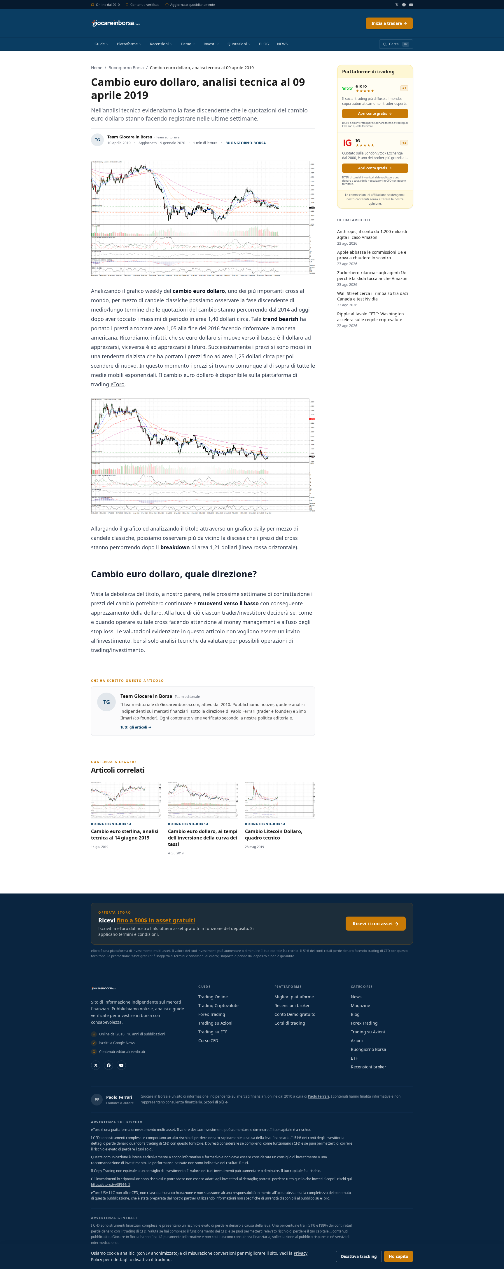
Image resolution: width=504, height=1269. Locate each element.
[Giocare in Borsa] (115, 23)
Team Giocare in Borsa (129, 137)
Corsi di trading (289, 1023)
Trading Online (213, 996)
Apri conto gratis (372, 113)
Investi (209, 43)
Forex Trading (211, 1014)
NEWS (282, 43)
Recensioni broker (292, 1005)
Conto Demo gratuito (294, 1014)
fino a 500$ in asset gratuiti (156, 920)
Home (96, 67)
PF (96, 1099)
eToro (118, 384)
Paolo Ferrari (119, 1097)
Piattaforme (127, 43)
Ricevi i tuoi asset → (376, 923)
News (356, 996)
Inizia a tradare (387, 23)
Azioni (357, 1040)
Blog (355, 1014)
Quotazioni (237, 43)
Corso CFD (208, 1040)
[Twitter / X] (397, 4)
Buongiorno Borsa (126, 67)
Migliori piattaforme (294, 996)
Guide (99, 43)
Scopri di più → (216, 1102)
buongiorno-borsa (245, 142)
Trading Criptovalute (218, 1005)
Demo (186, 43)
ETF (354, 1058)
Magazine (360, 1005)
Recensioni (159, 43)
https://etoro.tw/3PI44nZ (110, 1184)
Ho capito (398, 1256)
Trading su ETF (212, 1032)
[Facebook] (404, 4)
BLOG (264, 43)
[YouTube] (411, 5)
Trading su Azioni (215, 1023)
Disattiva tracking (359, 1256)
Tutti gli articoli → (135, 727)
